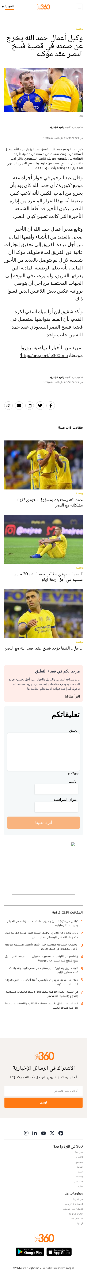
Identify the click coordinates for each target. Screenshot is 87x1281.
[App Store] (59, 1251)
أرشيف (79, 1223)
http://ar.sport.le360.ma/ (44, 355)
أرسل (43, 1102)
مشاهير (79, 1181)
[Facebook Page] (60, 1133)
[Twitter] (52, 1133)
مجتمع (79, 1161)
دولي (80, 1186)
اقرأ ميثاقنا (72, 696)
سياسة (79, 1152)
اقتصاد (79, 1157)
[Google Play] (29, 1251)
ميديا (80, 1171)
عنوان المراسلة (65, 799)
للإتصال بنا (77, 1218)
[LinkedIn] (34, 1133)
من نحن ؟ (78, 1199)
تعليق (73, 730)
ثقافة (80, 1166)
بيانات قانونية (76, 1213)
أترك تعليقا (43, 822)
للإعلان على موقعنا (73, 1208)
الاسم (73, 781)
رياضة (79, 28)
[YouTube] (43, 1133)
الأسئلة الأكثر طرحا (73, 1204)
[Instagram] (26, 1133)
